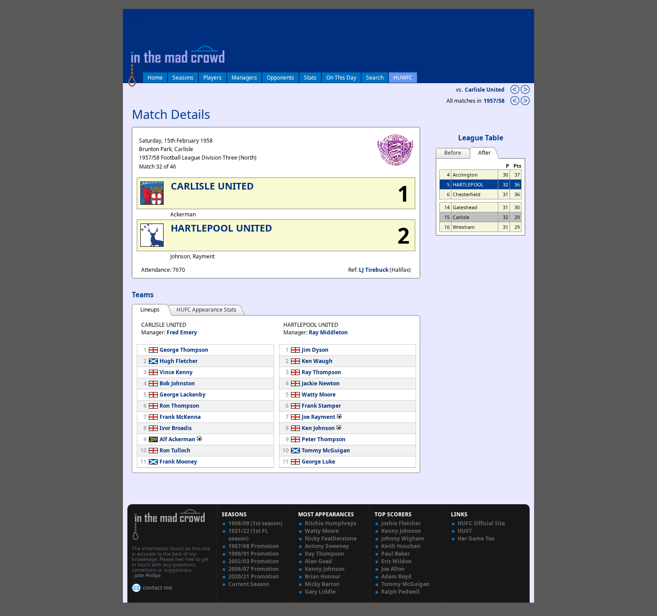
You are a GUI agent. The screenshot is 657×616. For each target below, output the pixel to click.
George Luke (318, 461)
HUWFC (403, 77)
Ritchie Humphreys (330, 523)
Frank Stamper (321, 405)
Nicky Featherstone (331, 538)
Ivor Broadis (176, 428)
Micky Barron (322, 584)
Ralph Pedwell (400, 591)
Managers (244, 77)
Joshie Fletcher (401, 523)
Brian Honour (322, 576)
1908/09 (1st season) (255, 523)
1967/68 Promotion (253, 546)
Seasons (183, 77)
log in (132, 15)
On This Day (341, 77)
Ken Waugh (317, 361)
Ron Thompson (179, 405)
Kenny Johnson (325, 569)
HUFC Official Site (481, 523)
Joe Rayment (318, 417)
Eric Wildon (396, 561)
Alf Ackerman (177, 439)
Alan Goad (318, 561)
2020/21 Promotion (253, 576)
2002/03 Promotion (253, 561)
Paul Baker (395, 553)
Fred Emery (182, 332)
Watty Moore (319, 394)
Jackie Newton (321, 383)
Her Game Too (476, 538)
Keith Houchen (401, 546)
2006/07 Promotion (253, 569)
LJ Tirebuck (373, 270)
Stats (310, 77)
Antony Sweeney (327, 546)
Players (212, 77)
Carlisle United (485, 89)
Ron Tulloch (175, 450)
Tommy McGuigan (326, 450)
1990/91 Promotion (253, 553)
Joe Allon (392, 569)
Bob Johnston (177, 383)
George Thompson (184, 350)
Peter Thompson (323, 439)
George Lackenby (183, 394)
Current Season (248, 584)
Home (155, 77)
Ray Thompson (321, 372)
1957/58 (495, 101)
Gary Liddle (320, 591)
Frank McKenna (180, 417)
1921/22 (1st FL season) (248, 534)
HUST (465, 531)
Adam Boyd (396, 576)
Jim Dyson (315, 350)
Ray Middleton (328, 332)
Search (374, 77)
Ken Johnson (318, 428)
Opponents (280, 77)
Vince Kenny (176, 372)
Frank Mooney (178, 461)
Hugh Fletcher (179, 361)
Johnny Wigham (402, 538)
